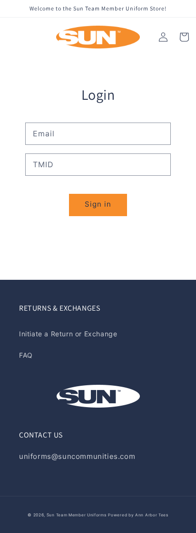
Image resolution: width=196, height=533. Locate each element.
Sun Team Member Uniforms (77, 515)
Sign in (98, 204)
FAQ (26, 355)
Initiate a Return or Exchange (68, 334)
